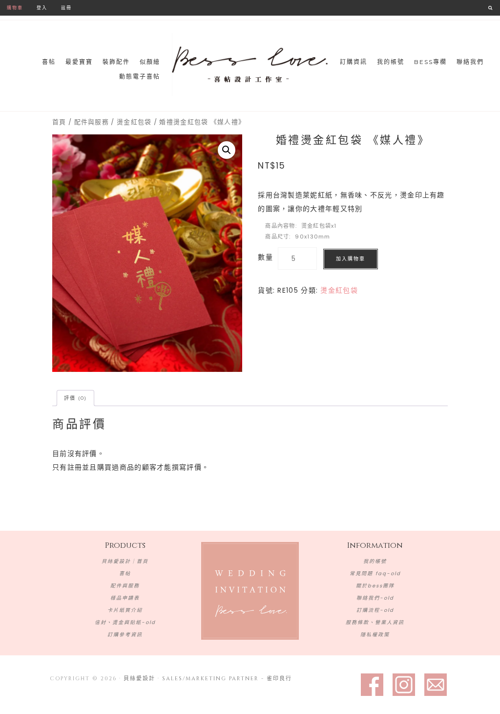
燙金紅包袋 (134, 122)
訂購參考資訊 (125, 634)
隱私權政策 (375, 634)
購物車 (15, 7)
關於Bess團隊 (375, 585)
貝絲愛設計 (250, 64)
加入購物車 (350, 259)
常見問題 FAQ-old (375, 573)
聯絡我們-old (375, 598)
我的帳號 (375, 561)
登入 (42, 7)
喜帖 (125, 573)
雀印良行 (279, 678)
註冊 (66, 7)
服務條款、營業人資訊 (375, 622)
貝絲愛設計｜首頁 (125, 561)
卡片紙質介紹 (125, 610)
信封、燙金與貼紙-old (125, 622)
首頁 (59, 122)
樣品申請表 (125, 598)
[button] (226, 150)
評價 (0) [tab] (75, 398)
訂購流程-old (375, 610)
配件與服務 (91, 122)
